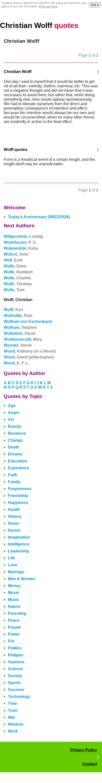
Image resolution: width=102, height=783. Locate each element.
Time (12, 703)
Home (13, 523)
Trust (13, 710)
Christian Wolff (39, 25)
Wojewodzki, (21, 248)
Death (13, 447)
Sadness (16, 662)
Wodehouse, (20, 242)
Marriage (16, 572)
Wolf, (13, 260)
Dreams (15, 454)
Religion (16, 655)
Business (17, 433)
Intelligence (18, 544)
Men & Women (21, 579)
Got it (95, 5)
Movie (13, 593)
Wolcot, (16, 254)
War (11, 717)
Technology (19, 696)
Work (13, 731)
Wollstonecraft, (23, 339)
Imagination (19, 537)
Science (15, 669)
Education (17, 461)
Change (15, 440)
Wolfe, (15, 266)
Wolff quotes (15, 149)
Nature (14, 606)
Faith (12, 475)
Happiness (18, 502)
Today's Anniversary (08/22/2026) (39, 217)
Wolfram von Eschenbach (28, 321)
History (15, 516)
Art (11, 419)
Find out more (48, 6)
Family (14, 482)
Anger (14, 412)
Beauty (14, 426)
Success (16, 690)
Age (12, 405)
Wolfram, (20, 327)
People (14, 627)
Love (12, 565)
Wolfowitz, (18, 315)
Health (14, 509)
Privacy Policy (83, 750)
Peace (14, 620)
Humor (14, 530)
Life (11, 558)
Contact (89, 764)
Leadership (18, 551)
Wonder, (18, 345)
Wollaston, (20, 333)
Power (14, 634)
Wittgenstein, (23, 236)
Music (13, 599)
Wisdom (15, 724)
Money (14, 586)
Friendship (18, 496)
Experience (18, 468)
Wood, (30, 351)
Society (15, 676)
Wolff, (13, 310)
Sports (14, 683)
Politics (15, 648)
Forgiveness (19, 489)
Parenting (17, 613)
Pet (11, 641)
